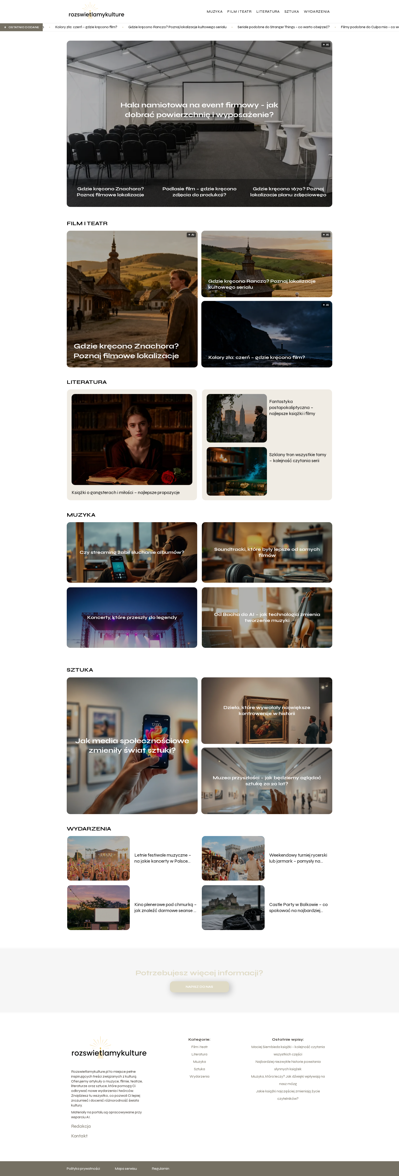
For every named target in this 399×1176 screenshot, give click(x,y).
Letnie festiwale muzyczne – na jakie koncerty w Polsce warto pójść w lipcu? (162, 858)
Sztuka (291, 11)
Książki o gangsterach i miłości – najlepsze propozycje (126, 492)
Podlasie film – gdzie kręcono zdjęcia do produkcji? (199, 191)
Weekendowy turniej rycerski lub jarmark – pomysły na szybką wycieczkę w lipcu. (298, 858)
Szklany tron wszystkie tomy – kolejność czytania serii (297, 458)
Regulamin (160, 1168)
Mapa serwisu (126, 1168)
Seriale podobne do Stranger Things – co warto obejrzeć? (198, 27)
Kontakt (79, 1136)
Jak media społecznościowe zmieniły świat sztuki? (132, 745)
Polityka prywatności (83, 1168)
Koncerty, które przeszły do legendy (132, 617)
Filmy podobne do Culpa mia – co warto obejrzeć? (296, 27)
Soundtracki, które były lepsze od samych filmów (267, 552)
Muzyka (215, 11)
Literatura (268, 11)
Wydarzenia (317, 11)
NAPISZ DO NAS (199, 987)
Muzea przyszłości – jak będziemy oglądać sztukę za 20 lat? (267, 781)
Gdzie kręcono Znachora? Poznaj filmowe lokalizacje (110, 191)
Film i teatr (239, 11)
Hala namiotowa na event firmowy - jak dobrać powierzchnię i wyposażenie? (199, 109)
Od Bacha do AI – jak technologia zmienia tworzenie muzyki (267, 617)
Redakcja (81, 1126)
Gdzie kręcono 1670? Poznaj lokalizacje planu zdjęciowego (288, 191)
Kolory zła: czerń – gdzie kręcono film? (256, 357)
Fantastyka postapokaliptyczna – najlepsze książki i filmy (292, 407)
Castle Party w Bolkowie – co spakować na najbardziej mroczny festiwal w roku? (298, 908)
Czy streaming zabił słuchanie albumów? (132, 552)
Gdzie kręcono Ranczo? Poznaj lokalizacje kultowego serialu (92, 27)
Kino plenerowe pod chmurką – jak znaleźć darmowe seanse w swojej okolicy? (165, 908)
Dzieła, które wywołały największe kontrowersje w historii (266, 710)
